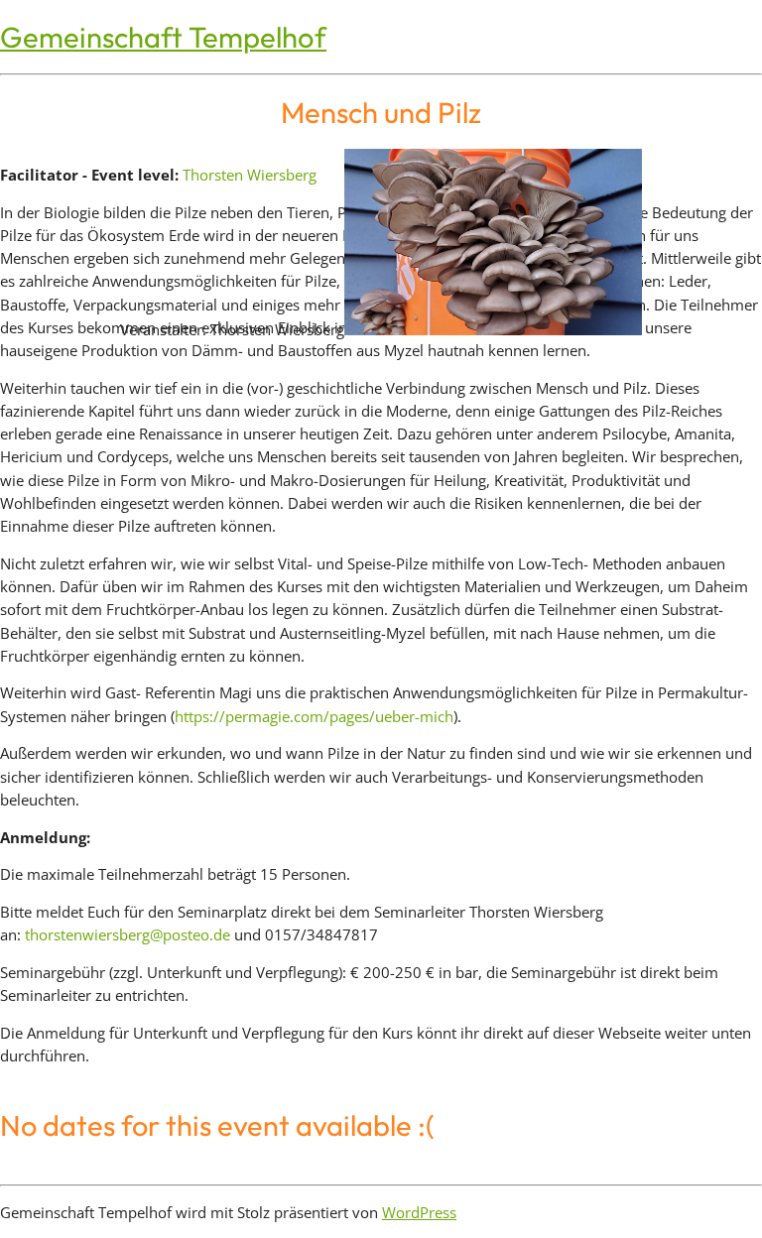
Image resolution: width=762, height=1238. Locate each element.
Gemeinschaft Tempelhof (163, 37)
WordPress (419, 1212)
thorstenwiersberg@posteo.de (127, 934)
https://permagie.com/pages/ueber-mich (314, 716)
